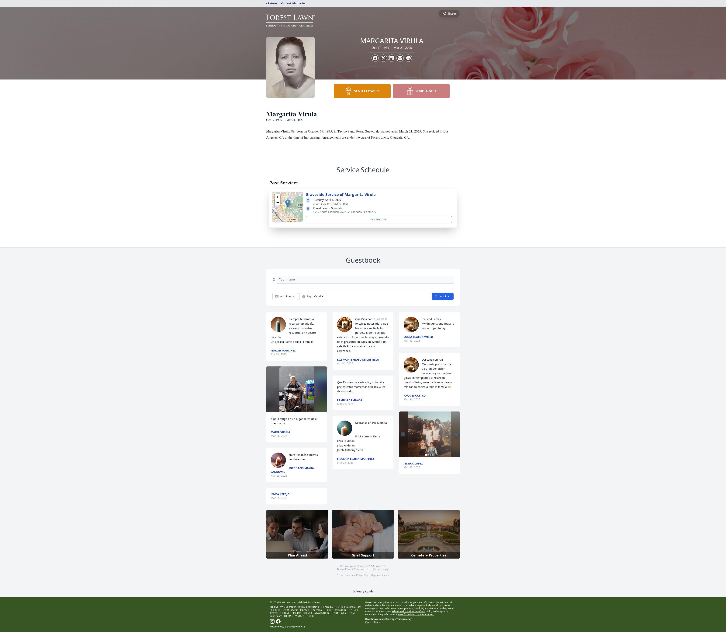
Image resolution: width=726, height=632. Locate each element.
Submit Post (442, 296)
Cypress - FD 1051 (279, 613)
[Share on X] (383, 58)
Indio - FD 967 (348, 613)
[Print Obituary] (408, 58)
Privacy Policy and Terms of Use (408, 611)
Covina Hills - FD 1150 (345, 610)
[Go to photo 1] (426, 455)
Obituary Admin (363, 591)
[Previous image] (403, 434)
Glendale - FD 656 (301, 613)
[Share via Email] (400, 58)
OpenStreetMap (367, 575)
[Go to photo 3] (430, 455)
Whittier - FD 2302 (304, 616)
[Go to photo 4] (433, 455)
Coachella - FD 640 (321, 610)
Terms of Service (373, 569)
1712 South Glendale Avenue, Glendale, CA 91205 (344, 212)
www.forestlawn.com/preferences (416, 614)
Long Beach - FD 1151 (281, 616)
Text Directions (379, 219)
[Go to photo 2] (428, 455)
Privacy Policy (352, 569)
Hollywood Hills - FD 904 (325, 613)
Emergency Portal (296, 626)
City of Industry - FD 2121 (295, 610)
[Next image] (456, 434)
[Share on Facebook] (375, 58)
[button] (287, 203)
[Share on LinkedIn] (391, 58)
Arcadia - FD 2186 (334, 607)
